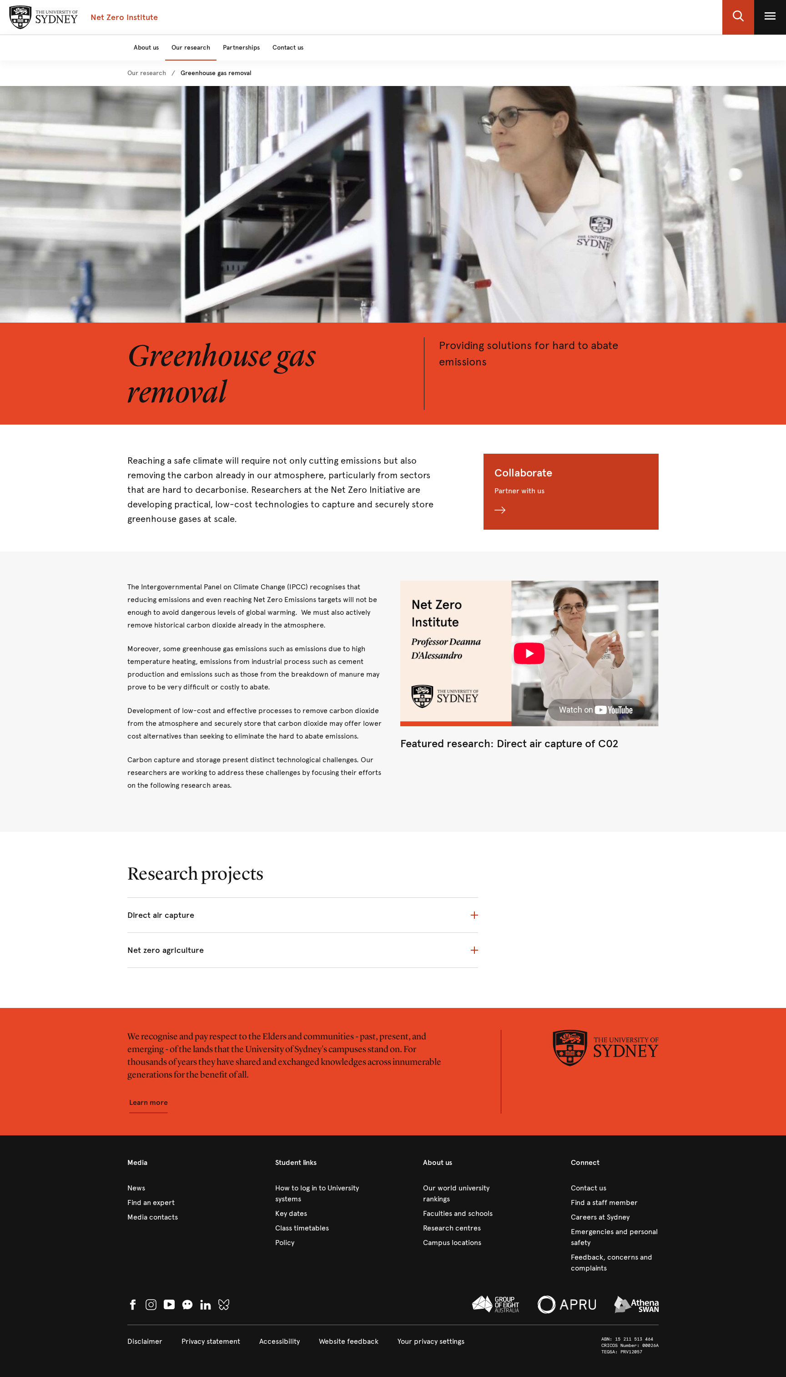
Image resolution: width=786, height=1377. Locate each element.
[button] (738, 17)
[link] (146, 73)
